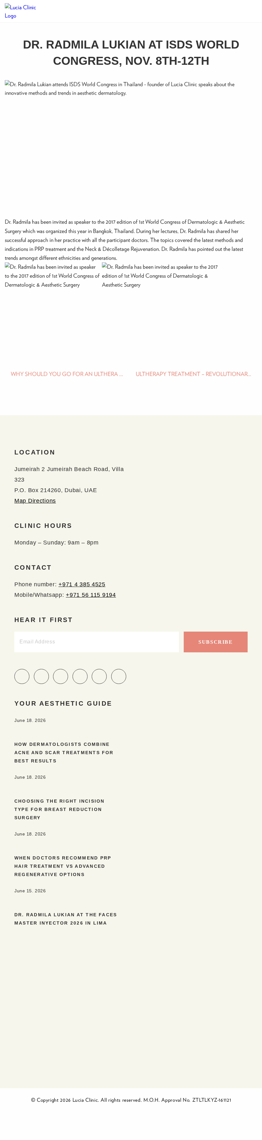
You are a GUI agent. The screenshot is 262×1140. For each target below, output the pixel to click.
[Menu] (250, 11)
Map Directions (35, 501)
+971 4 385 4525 (81, 584)
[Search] (238, 11)
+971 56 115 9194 (91, 595)
